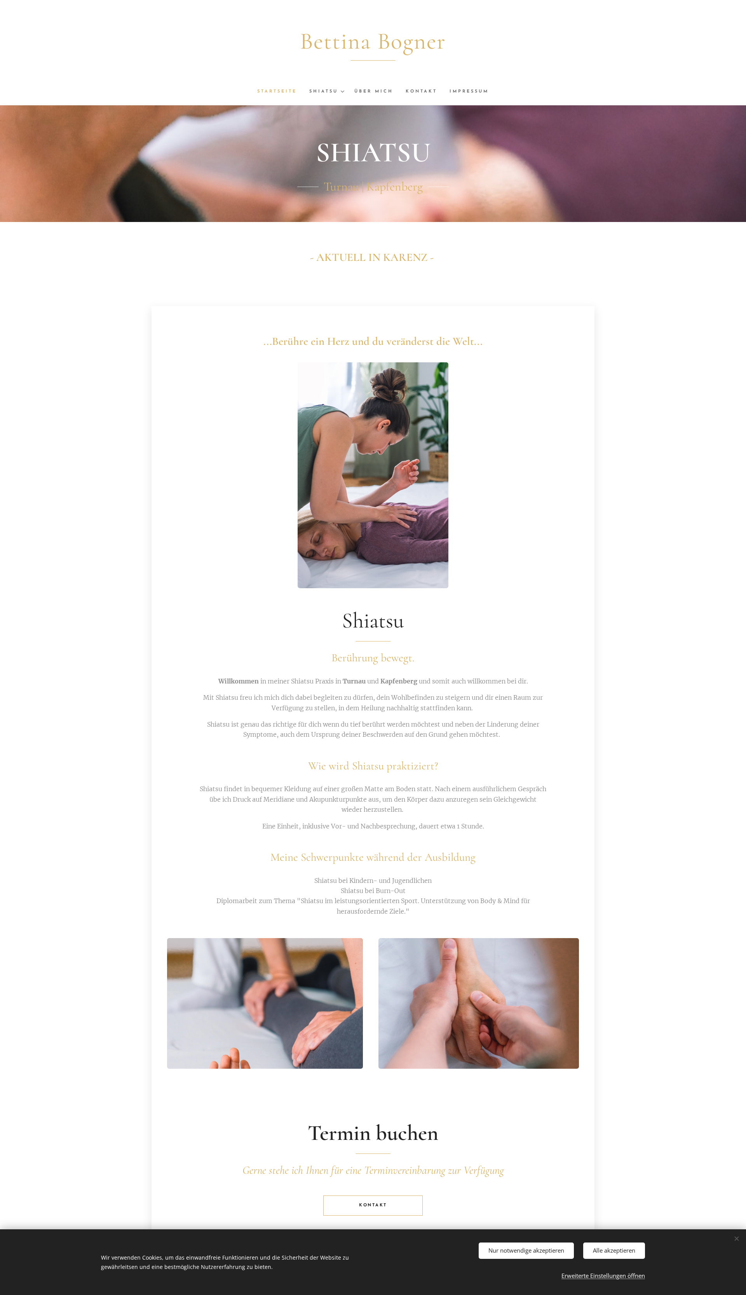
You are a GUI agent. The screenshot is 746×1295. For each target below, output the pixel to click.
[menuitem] (280, 91)
